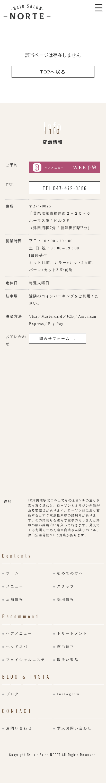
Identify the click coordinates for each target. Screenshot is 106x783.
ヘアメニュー (19, 633)
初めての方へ (70, 573)
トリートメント (72, 633)
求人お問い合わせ (74, 728)
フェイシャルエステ (26, 660)
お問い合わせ (19, 728)
